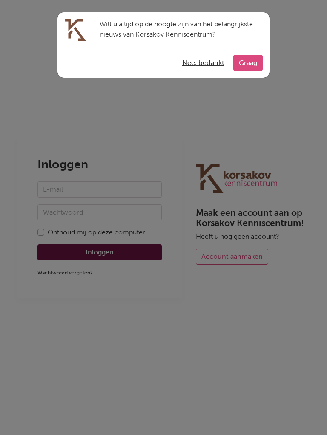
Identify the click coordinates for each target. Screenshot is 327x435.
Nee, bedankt (203, 63)
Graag (248, 63)
